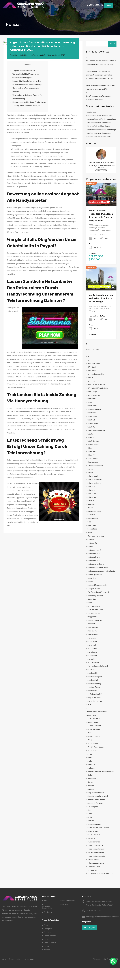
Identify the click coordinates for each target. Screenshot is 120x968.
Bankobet (91, 504)
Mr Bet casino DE (94, 694)
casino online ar (94, 557)
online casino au (94, 719)
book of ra (92, 525)
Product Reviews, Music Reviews (101, 771)
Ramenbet (92, 779)
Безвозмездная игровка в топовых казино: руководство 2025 (100, 87)
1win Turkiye (92, 392)
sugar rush (92, 838)
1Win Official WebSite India (98, 388)
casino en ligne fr (94, 550)
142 (89, 357)
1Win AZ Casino (94, 364)
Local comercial (50, 943)
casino (90, 546)
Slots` (90, 817)
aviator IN (91, 487)
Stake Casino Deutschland (98, 828)
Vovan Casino (93, 859)
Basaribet (91, 508)
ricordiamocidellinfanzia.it (98, 796)
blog (89, 522)
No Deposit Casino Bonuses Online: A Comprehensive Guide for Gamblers (101, 62)
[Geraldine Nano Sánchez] (101, 158)
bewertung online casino (63, 119)
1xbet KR (91, 420)
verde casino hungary (96, 849)
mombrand (92, 638)
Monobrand (92, 648)
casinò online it (94, 560)
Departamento (50, 936)
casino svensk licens (96, 564)
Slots (90, 814)
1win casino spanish (96, 374)
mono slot (92, 645)
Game (90, 603)
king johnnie (92, 617)
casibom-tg (92, 543)
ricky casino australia (96, 793)
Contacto (48, 912)
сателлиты (92, 870)
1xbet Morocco (93, 427)
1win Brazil (92, 371)
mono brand (92, 641)
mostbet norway (94, 684)
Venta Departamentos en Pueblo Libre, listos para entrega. (101, 298)
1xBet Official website (96, 430)
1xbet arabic (92, 406)
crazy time (92, 578)
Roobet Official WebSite (97, 800)
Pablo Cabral (105, 137)
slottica (91, 821)
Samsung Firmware (95, 803)
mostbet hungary (95, 677)
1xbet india (92, 413)
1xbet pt (91, 434)
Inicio (46, 900)
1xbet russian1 (93, 444)
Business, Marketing (96, 536)
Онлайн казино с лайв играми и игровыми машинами (99, 98)
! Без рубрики (93, 349)
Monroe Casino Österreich (98, 666)
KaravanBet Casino (95, 610)
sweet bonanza (94, 842)
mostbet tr (92, 691)
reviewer (91, 789)
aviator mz (92, 494)
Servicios (65, 905)
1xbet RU (91, 437)
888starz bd (93, 459)
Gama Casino (93, 599)
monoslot (91, 659)
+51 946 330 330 (96, 5)
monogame (92, 655)
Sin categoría (38, 55)
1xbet (90, 402)
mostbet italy (93, 680)
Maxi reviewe (93, 627)
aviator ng (92, 497)
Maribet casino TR (95, 620)
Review (90, 782)
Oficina (46, 946)
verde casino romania (96, 856)
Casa (46, 925)
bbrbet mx (92, 515)
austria (90, 469)
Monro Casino (93, 662)
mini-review (92, 631)
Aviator (90, 473)
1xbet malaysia (93, 423)
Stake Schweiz (93, 831)
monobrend (92, 652)
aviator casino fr (94, 483)
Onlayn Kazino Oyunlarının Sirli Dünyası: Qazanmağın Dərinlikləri (99, 73)
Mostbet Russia (94, 687)
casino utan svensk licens (98, 568)
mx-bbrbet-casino (95, 701)
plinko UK (91, 764)
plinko (90, 757)
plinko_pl (91, 768)
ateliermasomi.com (95, 466)
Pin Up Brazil (93, 743)
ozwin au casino (94, 729)
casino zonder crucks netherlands (101, 571)
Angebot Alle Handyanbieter (23, 71)
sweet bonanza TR (95, 845)
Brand (90, 532)
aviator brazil (93, 476)
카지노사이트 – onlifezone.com (100, 873)
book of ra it (93, 529)
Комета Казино (94, 866)
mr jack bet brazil (94, 698)
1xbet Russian (93, 441)
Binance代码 (92, 126)
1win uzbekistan (94, 395)
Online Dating (93, 722)
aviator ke (91, 490)
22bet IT (91, 455)
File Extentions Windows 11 (98, 592)
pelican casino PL (95, 736)
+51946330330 (101, 170)
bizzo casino (93, 518)
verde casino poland (96, 852)
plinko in (91, 761)
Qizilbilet (91, 775)
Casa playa (48, 929)
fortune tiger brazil (95, 596)
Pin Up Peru (92, 750)
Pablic (90, 733)
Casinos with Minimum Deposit (100, 78)
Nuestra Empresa (68, 900)
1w (89, 360)
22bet (90, 448)
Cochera (47, 932)
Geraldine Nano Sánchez (101, 162)
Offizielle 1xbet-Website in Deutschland (96, 713)
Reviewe (91, 786)
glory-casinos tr (94, 606)
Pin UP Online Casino (96, 747)
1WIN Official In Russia (96, 385)
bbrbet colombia (94, 511)
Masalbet (91, 624)
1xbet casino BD (94, 409)
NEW (89, 705)
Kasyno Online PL (95, 613)
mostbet (91, 670)
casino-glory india (95, 575)
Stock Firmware (94, 835)
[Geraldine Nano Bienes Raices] (23, 8)
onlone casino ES (94, 726)
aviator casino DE (95, 480)
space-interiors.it (94, 824)
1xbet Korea (92, 416)
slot (89, 810)
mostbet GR (93, 673)
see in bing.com (89, 927)
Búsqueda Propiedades (47, 907)
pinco (90, 754)
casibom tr (92, 539)
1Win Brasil (92, 367)
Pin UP (90, 740)
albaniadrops (93, 462)
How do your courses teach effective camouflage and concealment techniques (101, 119)
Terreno (47, 950)
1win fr (90, 378)
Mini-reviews (93, 634)
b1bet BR (91, 501)
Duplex (46, 939)
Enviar (108, 5)
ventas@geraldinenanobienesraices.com (101, 166)
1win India (91, 381)
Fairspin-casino (94, 589)
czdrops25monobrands (97, 585)
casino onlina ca (94, 553)
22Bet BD (92, 451)
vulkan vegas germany (96, 863)
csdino (90, 582)
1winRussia (92, 399)
